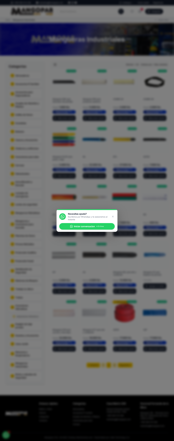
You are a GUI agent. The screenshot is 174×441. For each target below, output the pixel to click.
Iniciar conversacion (89, 226)
